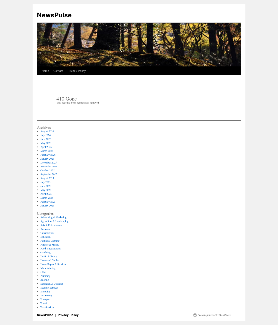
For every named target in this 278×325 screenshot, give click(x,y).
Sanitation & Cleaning (51, 283)
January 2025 (47, 205)
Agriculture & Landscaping (54, 221)
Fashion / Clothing (50, 240)
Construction (47, 232)
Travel (43, 303)
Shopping (45, 291)
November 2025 (48, 166)
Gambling (45, 252)
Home (45, 71)
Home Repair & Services (53, 264)
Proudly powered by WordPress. (214, 315)
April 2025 (46, 193)
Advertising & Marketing (53, 217)
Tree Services (47, 307)
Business (45, 229)
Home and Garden (49, 260)
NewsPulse (54, 14)
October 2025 (47, 170)
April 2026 (46, 146)
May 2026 (45, 143)
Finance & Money (49, 244)
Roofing (44, 279)
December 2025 (48, 162)
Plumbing (45, 275)
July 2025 (45, 182)
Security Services (49, 287)
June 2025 (45, 186)
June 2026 (45, 139)
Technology (46, 295)
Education (45, 236)
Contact (58, 71)
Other (43, 272)
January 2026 (47, 158)
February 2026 (48, 154)
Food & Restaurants (50, 248)
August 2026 (47, 131)
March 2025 (46, 197)
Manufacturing (48, 268)
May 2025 (45, 189)
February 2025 (48, 201)
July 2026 (45, 135)
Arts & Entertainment (51, 225)
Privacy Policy (77, 71)
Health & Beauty (49, 256)
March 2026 (46, 150)
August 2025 (47, 178)
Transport (45, 299)
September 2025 (48, 174)
